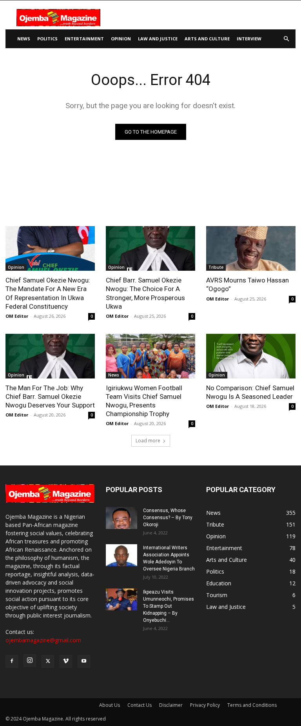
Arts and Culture (207, 39)
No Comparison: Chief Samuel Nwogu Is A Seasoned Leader (250, 392)
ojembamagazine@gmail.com (43, 640)
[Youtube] (84, 661)
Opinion (121, 39)
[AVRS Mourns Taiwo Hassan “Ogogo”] (251, 248)
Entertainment (84, 39)
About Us (109, 705)
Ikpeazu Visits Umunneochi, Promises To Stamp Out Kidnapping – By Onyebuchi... (168, 606)
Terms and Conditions (252, 705)
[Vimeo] (66, 661)
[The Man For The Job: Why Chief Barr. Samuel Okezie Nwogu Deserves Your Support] (50, 356)
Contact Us (139, 705)
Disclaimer (171, 705)
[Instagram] (30, 660)
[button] (286, 39)
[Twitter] (48, 661)
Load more (148, 440)
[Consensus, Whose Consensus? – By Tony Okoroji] (121, 518)
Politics (47, 39)
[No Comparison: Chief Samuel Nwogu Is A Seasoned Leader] (251, 356)
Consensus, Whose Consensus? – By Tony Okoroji (167, 517)
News (23, 39)
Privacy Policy (205, 705)
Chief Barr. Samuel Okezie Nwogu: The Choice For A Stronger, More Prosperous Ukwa (145, 293)
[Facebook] (11, 661)
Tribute (216, 267)
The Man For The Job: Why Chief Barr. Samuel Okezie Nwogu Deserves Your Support (50, 396)
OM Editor (16, 316)
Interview (249, 39)
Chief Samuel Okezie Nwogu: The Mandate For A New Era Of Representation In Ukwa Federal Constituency (47, 293)
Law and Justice (158, 39)
